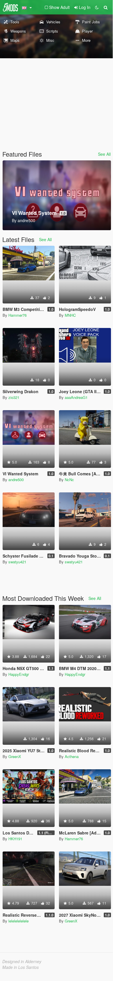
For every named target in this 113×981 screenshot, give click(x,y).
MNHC (70, 315)
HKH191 (15, 838)
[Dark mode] (97, 7)
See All (104, 154)
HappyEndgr (18, 674)
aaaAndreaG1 (76, 397)
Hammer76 (17, 315)
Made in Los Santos (20, 967)
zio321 (13, 397)
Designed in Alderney (21, 961)
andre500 (16, 479)
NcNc (69, 479)
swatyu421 (17, 561)
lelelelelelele (18, 921)
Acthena (72, 756)
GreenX (14, 756)
